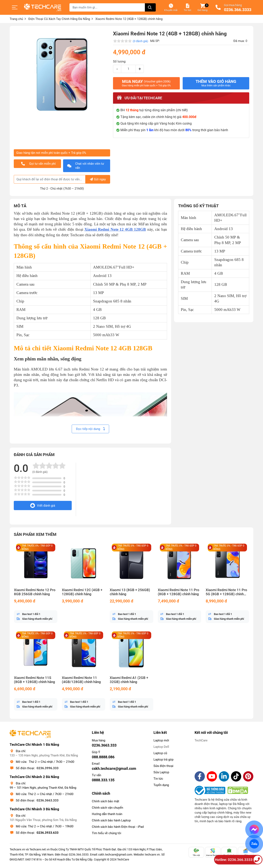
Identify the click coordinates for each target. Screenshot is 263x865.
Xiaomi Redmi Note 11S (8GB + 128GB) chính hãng (34, 680)
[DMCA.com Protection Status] (237, 790)
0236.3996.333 (48, 768)
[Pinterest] (248, 776)
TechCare (201, 740)
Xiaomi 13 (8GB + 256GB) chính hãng (130, 592)
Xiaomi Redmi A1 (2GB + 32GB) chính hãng (129, 680)
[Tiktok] (236, 776)
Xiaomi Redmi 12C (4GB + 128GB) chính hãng (82, 592)
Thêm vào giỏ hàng (216, 83)
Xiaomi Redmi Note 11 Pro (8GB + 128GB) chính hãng (178, 592)
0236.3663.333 (48, 800)
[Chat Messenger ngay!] (254, 829)
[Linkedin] (224, 776)
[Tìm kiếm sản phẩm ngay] (150, 7)
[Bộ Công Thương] (211, 790)
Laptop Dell (161, 747)
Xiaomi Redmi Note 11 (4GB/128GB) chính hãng (81, 680)
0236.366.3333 (237, 10)
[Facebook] (200, 776)
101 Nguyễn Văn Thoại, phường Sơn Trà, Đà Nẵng (43, 820)
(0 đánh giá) (140, 41)
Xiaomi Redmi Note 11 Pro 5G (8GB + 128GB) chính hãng (226, 592)
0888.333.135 (103, 780)
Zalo (254, 844)
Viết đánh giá (46, 505)
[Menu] (15, 7)
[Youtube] (212, 776)
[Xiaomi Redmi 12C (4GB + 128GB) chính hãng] (83, 563)
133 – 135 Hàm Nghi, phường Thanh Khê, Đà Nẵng (44, 755)
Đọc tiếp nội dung (88, 429)
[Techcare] (42, 7)
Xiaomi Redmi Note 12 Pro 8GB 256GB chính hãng (34, 592)
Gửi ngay (100, 179)
